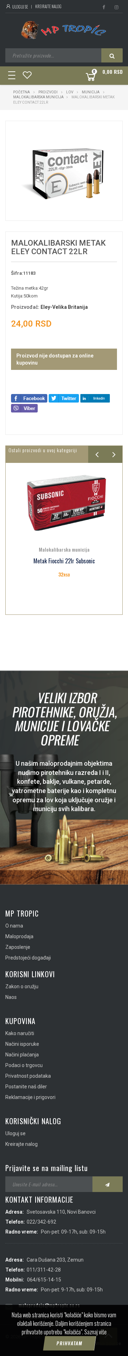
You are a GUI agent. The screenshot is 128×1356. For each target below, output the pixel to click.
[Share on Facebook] (29, 397)
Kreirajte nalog (48, 6)
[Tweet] (64, 397)
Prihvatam (69, 1343)
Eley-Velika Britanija (64, 307)
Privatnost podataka (28, 1076)
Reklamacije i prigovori (30, 1097)
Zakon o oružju (21, 986)
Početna (21, 92)
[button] (102, 132)
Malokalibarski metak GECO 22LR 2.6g (64, 561)
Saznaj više (95, 1332)
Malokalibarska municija (38, 97)
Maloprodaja (19, 936)
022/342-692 (41, 1222)
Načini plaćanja (22, 1054)
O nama (14, 926)
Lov (69, 92)
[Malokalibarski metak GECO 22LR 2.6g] (64, 502)
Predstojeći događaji (28, 958)
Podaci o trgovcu (24, 1065)
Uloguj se (19, 7)
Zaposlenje (17, 947)
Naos (11, 997)
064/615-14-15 (44, 1280)
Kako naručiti (19, 1033)
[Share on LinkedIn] (95, 397)
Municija (91, 92)
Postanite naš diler (26, 1086)
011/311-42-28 (44, 1270)
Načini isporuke (22, 1044)
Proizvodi (48, 92)
